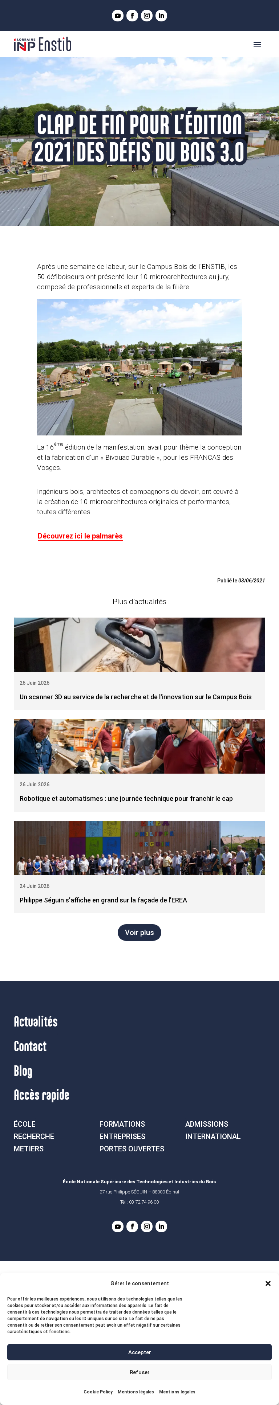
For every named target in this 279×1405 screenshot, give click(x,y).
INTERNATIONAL (213, 1136)
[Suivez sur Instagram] (147, 15)
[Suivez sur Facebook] (132, 15)
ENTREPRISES (122, 1136)
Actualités (36, 1022)
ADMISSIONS (206, 1124)
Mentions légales (136, 1391)
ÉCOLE (25, 1124)
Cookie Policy (98, 1391)
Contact (30, 1047)
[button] (268, 1283)
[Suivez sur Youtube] (118, 15)
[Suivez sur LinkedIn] (161, 15)
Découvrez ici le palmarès (80, 536)
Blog (23, 1071)
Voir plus (139, 932)
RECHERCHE (34, 1136)
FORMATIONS (122, 1124)
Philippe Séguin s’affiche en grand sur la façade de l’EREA (103, 900)
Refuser (140, 1372)
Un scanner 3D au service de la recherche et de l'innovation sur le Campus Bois (136, 697)
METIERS (29, 1148)
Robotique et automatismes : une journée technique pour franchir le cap (126, 798)
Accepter (139, 1352)
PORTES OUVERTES (132, 1148)
